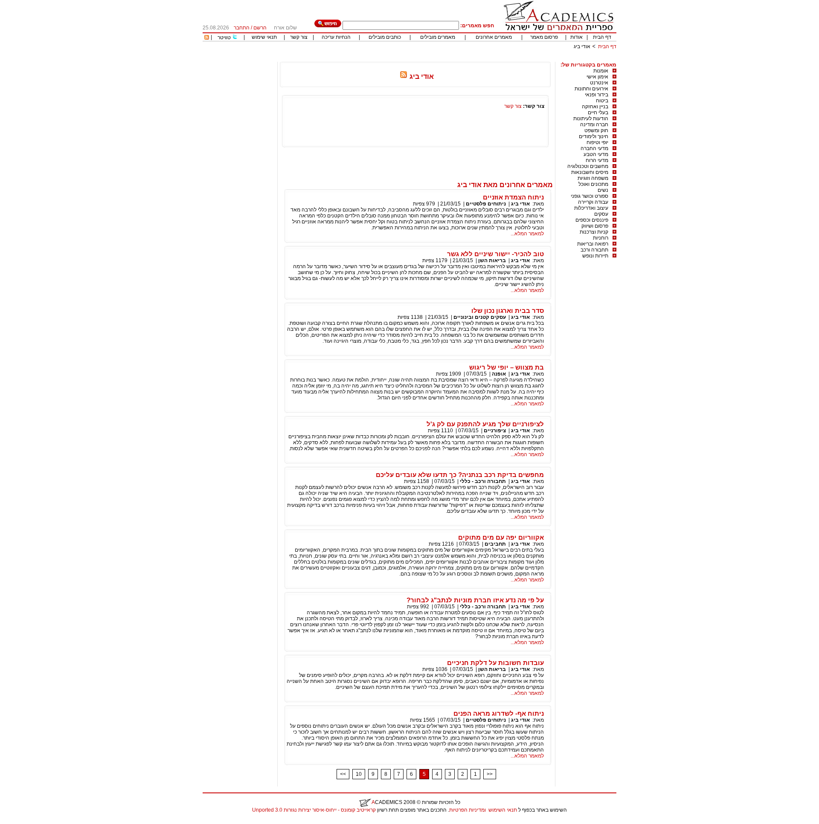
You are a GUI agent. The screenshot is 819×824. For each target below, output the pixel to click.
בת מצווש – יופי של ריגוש (506, 367)
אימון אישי (597, 77)
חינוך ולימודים (593, 136)
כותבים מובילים (385, 37)
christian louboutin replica (33, 821)
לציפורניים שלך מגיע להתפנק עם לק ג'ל (485, 424)
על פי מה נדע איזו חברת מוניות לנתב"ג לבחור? (475, 600)
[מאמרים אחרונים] (206, 38)
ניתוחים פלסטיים (486, 204)
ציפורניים (495, 431)
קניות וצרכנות (594, 232)
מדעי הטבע (596, 154)
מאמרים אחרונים (494, 37)
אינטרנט (599, 83)
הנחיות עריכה (336, 37)
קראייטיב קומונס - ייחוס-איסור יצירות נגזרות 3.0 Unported (314, 810)
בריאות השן (492, 260)
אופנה (499, 374)
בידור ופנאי (596, 95)
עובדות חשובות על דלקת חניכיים (495, 662)
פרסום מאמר (544, 37)
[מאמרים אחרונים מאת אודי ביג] (403, 76)
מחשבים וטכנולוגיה (587, 166)
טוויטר (224, 37)
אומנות (600, 71)
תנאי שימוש (264, 37)
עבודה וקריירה (593, 202)
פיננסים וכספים (591, 220)
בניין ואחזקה (595, 107)
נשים (603, 190)
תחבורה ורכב (594, 250)
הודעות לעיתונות (590, 118)
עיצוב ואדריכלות (591, 208)
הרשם (260, 28)
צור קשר (299, 37)
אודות (576, 37)
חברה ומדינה (594, 124)
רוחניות (600, 238)
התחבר (242, 28)
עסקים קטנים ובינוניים (479, 317)
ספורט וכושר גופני (589, 196)
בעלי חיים (598, 113)
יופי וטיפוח (597, 142)
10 (359, 774)
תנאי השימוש (502, 810)
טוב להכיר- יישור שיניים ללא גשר (495, 253)
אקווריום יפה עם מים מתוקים (501, 537)
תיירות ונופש (595, 256)
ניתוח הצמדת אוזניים (513, 197)
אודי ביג (520, 204)
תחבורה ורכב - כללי (483, 481)
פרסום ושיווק (594, 226)
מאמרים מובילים (437, 37)
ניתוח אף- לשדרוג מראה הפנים (498, 713)
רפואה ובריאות (592, 244)
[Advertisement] (461, 58)
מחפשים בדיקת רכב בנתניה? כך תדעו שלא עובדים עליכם (460, 474)
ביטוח (602, 101)
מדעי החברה (594, 148)
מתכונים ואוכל (593, 184)
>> (490, 774)
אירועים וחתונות (591, 89)
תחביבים (495, 544)
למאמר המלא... (527, 234)
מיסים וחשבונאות (589, 172)
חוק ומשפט (596, 130)
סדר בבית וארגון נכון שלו (507, 310)
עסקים (601, 214)
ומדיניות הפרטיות (467, 810)
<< (343, 774)
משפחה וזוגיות (593, 178)
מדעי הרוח (597, 160)
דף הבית (602, 37)
